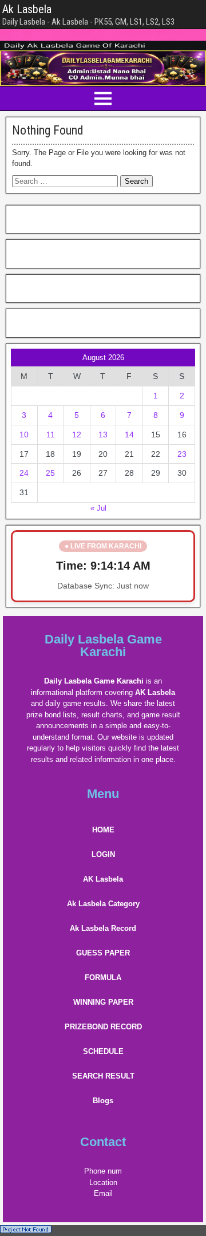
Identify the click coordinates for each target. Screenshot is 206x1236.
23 (182, 454)
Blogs (103, 1100)
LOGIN (103, 854)
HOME (103, 830)
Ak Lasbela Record (103, 928)
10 (24, 434)
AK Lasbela (103, 879)
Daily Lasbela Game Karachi (103, 645)
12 (76, 434)
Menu (103, 794)
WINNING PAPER (103, 1002)
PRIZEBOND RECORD (103, 1026)
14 (129, 434)
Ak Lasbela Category (103, 903)
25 (50, 472)
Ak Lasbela (27, 9)
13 (103, 434)
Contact (103, 1142)
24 (24, 472)
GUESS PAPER (103, 953)
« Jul (98, 508)
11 (50, 434)
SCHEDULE (103, 1051)
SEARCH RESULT (103, 1076)
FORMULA (103, 977)
